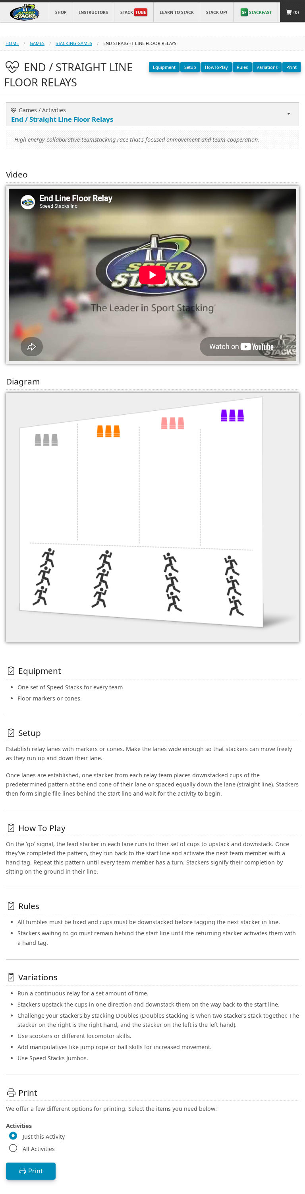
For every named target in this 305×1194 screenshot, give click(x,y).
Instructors (93, 12)
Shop (61, 12)
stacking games (74, 43)
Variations (267, 67)
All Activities (39, 1149)
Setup (190, 67)
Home (12, 43)
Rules (242, 67)
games (37, 43)
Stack (133, 12)
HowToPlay (216, 67)
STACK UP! (216, 12)
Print (291, 67)
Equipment (164, 67)
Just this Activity (44, 1136)
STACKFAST (257, 12)
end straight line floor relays (139, 43)
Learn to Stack (177, 12)
